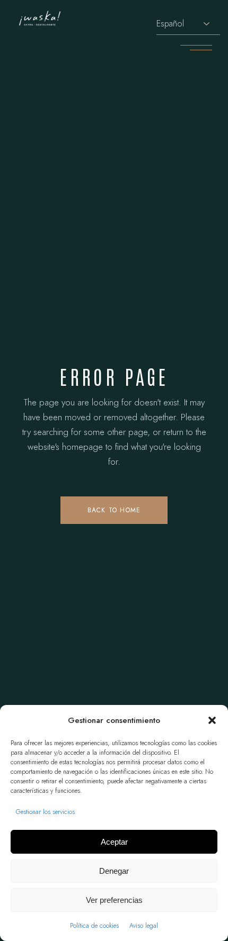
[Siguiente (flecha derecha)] (209, 470)
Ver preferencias (114, 899)
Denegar (114, 870)
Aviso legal (143, 925)
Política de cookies (94, 925)
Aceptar (114, 841)
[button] (212, 720)
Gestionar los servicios (45, 812)
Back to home (114, 510)
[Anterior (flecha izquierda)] (18, 470)
